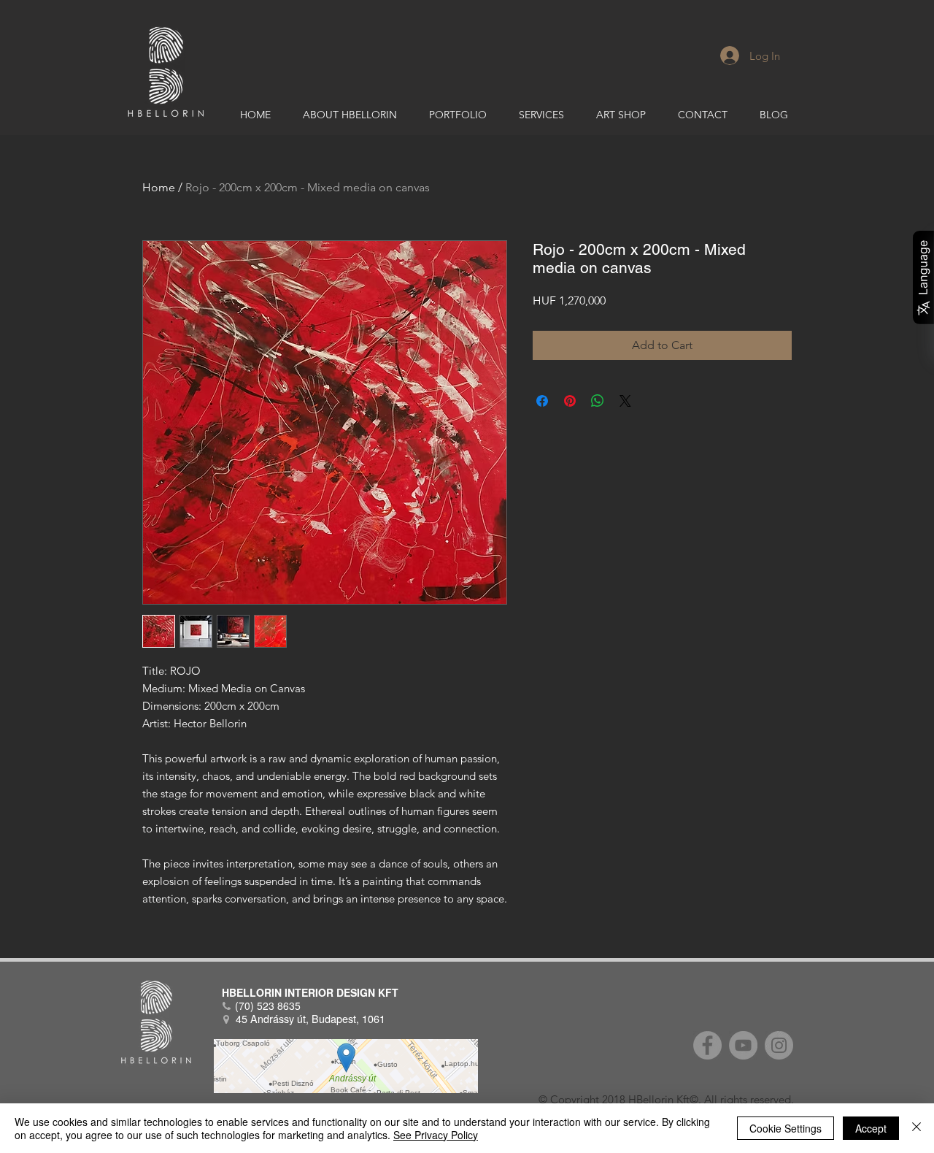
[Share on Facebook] (542, 401)
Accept (871, 1128)
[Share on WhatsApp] (597, 401)
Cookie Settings (785, 1128)
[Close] (916, 1128)
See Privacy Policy (435, 1134)
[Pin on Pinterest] (570, 401)
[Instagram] (779, 1045)
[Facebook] (707, 1045)
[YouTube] (743, 1045)
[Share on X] (625, 401)
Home (158, 187)
